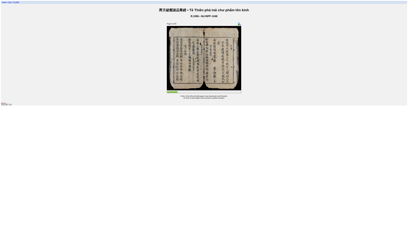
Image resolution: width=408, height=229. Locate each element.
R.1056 (16, 2)
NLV (10, 2)
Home (4, 2)
